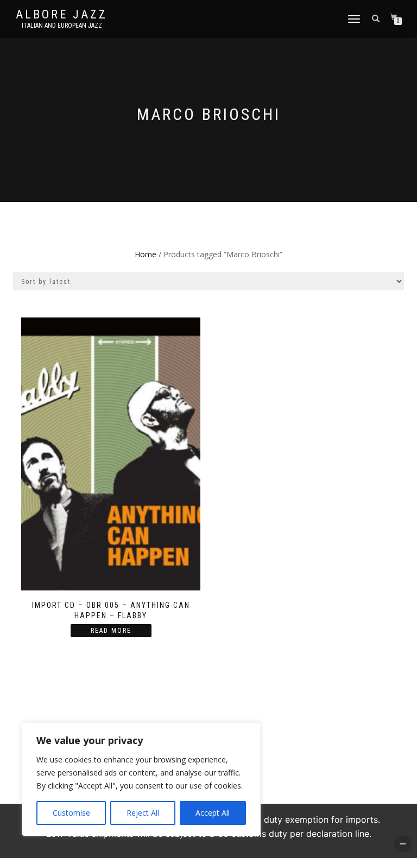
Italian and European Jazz (62, 25)
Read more (111, 630)
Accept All (212, 813)
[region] (141, 779)
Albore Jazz (62, 14)
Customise (71, 813)
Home (145, 254)
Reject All (143, 813)
